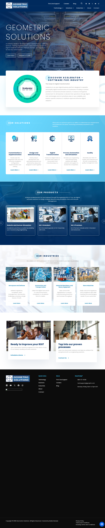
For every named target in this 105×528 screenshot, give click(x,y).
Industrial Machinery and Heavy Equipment (64, 286)
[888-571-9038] (80, 380)
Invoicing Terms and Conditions (85, 524)
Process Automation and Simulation (71, 154)
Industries (79, 8)
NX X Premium (44, 225)
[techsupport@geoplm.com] (85, 383)
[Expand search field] (81, 3)
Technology (58, 8)
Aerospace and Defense (17, 285)
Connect (96, 8)
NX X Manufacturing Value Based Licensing (84, 226)
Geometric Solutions (23, 521)
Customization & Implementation (15, 154)
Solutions (69, 8)
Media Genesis (53, 521)
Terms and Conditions (82, 523)
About (89, 8)
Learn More (14, 170)
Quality (90, 153)
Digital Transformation (52, 154)
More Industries (88, 285)
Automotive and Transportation (40, 286)
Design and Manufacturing (34, 154)
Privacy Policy (80, 521)
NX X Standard (12, 225)
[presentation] (98, 40)
